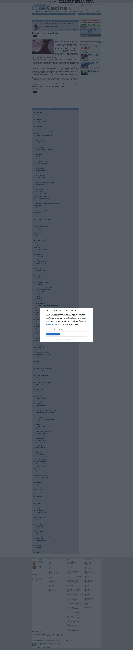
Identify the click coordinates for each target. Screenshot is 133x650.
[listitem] (66, 329)
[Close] (90, 311)
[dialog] (66, 325)
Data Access (66, 339)
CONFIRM (53, 334)
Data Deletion (59, 339)
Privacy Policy (74, 339)
